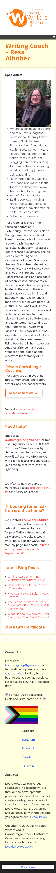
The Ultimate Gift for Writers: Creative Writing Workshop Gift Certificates (28, 605)
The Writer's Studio (34, 520)
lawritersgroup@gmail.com (23, 440)
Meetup (28, 757)
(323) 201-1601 (14, 673)
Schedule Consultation (23, 393)
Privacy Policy (37, 817)
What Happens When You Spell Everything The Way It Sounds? (28, 615)
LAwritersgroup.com (19, 846)
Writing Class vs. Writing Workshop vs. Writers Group (26, 578)
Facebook (28, 748)
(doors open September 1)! (27, 549)
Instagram (28, 739)
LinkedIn (28, 766)
